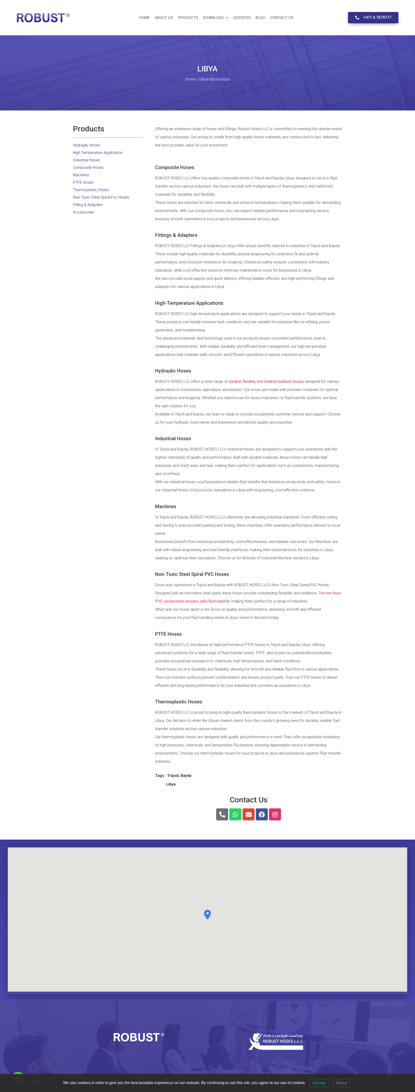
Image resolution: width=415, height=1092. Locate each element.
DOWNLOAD (213, 17)
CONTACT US (281, 17)
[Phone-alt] (222, 814)
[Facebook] (262, 814)
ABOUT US (164, 17)
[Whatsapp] (235, 814)
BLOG (260, 17)
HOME (144, 17)
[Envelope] (249, 814)
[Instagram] (275, 814)
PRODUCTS (188, 17)
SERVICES (242, 17)
